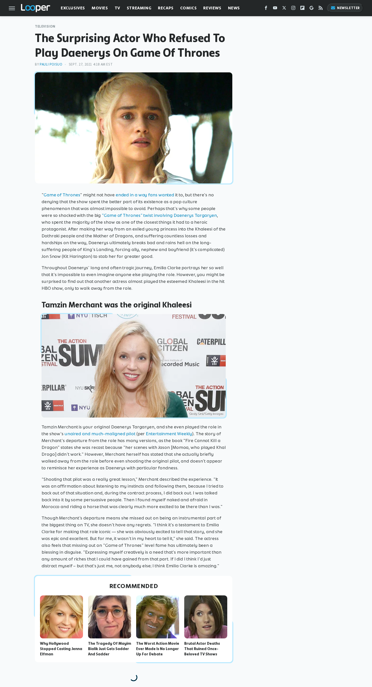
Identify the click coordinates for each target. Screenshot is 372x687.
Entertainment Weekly (169, 434)
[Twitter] (284, 9)
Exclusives (73, 8)
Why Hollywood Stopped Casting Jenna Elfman (61, 649)
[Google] (311, 9)
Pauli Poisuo (51, 64)
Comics (188, 8)
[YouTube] (275, 9)
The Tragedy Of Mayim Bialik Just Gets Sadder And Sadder (109, 649)
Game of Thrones (62, 195)
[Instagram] (293, 9)
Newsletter (348, 8)
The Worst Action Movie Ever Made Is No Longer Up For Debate (157, 649)
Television (45, 26)
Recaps (166, 8)
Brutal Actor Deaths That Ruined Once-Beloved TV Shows (202, 649)
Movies (100, 8)
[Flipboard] (302, 9)
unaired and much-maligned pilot (100, 434)
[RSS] (320, 9)
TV (117, 8)
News (234, 8)
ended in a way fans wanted (145, 195)
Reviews (212, 8)
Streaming (139, 8)
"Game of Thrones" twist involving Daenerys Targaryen (159, 215)
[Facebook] (265, 9)
